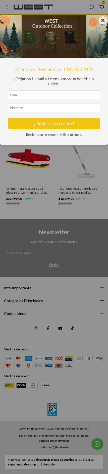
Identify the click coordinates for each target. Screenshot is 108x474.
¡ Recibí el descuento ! (54, 123)
